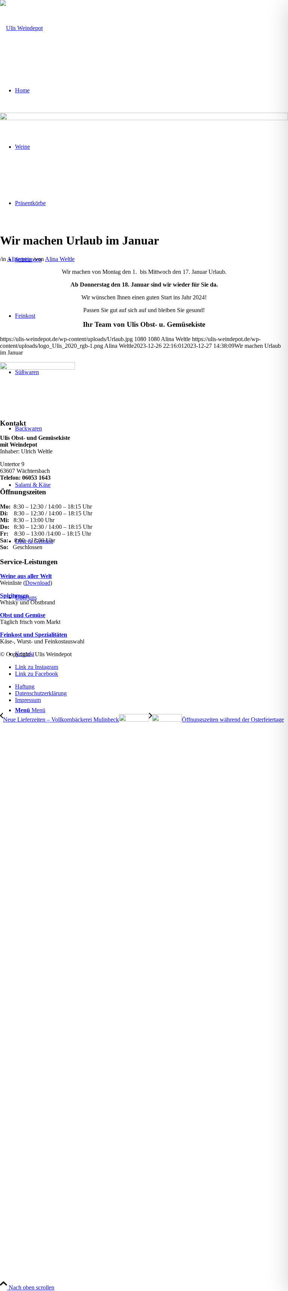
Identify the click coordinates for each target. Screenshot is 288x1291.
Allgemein (19, 259)
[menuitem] (151, 686)
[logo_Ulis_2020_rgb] (21, 28)
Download (37, 583)
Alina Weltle (60, 259)
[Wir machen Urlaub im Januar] (144, 118)
